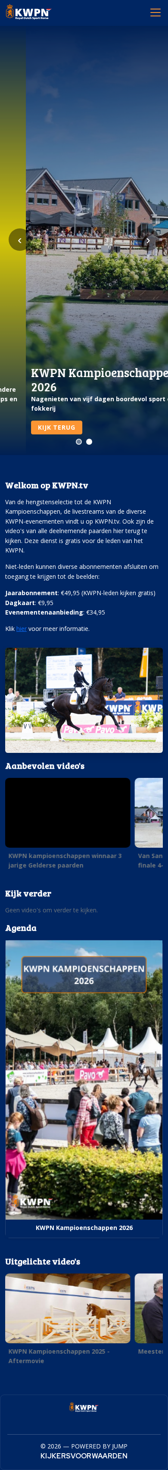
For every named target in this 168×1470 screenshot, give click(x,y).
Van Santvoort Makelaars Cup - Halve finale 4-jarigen (66, 860)
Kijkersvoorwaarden (84, 1456)
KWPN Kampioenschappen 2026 (84, 1227)
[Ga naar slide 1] (79, 442)
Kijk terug (30, 427)
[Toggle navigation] (155, 12)
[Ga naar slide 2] (89, 442)
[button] (68, 826)
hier (21, 628)
